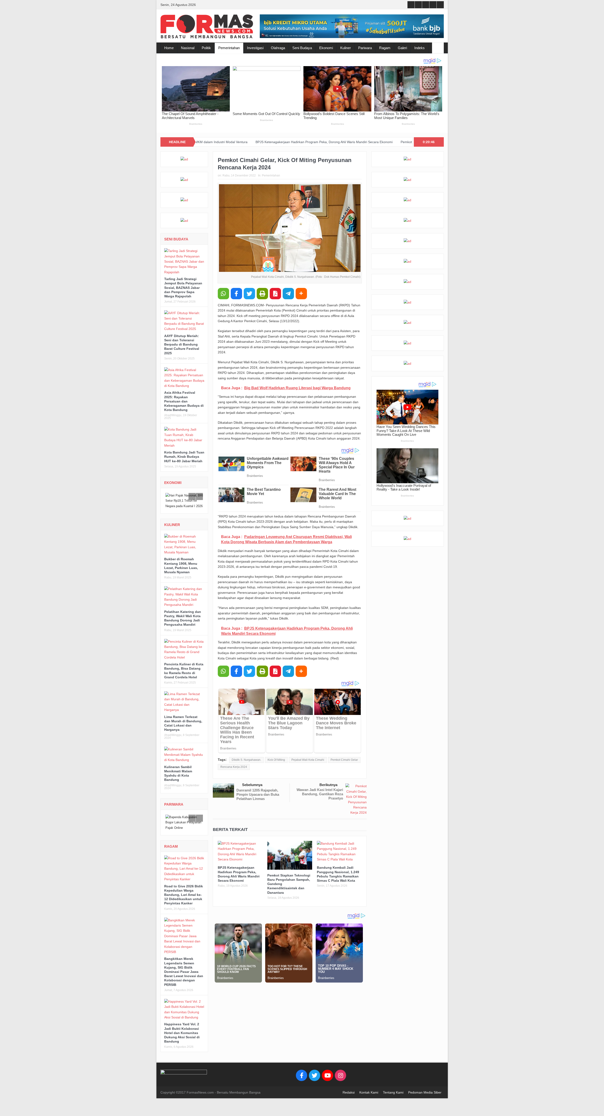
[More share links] (301, 293)
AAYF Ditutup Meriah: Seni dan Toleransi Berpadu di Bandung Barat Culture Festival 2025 (181, 344)
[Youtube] (327, 1079)
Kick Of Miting (276, 759)
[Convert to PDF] (275, 293)
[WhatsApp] (223, 293)
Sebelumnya (252, 785)
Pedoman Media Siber (424, 1096)
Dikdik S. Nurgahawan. (246, 759)
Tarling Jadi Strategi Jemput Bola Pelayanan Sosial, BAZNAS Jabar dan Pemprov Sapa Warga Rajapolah (183, 287)
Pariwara (365, 48)
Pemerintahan (229, 48)
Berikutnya (328, 785)
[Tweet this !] (249, 293)
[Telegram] (288, 293)
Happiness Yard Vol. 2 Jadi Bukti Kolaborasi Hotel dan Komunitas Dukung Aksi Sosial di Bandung (182, 1036)
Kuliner (345, 48)
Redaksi (349, 1096)
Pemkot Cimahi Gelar (344, 759)
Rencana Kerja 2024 (233, 767)
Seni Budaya (302, 48)
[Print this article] (262, 293)
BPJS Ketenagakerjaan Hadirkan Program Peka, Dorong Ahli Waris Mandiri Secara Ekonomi (265, 142)
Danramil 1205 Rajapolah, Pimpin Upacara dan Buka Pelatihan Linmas (257, 794)
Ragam (384, 48)
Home (169, 48)
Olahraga (278, 48)
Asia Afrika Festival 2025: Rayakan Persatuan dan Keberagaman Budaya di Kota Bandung (184, 401)
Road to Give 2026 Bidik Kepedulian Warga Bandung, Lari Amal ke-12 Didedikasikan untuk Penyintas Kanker (183, 898)
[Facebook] (301, 1079)
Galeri (402, 48)
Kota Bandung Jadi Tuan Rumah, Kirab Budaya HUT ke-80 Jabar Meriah (184, 456)
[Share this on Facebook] (236, 293)
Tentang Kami (393, 1096)
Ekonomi (326, 48)
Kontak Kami (368, 1096)
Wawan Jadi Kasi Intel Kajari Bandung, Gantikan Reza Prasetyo (320, 794)
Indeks (419, 48)
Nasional (187, 48)
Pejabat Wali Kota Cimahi (307, 759)
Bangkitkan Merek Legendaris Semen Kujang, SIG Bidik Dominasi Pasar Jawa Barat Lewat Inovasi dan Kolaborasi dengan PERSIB (183, 975)
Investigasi (255, 48)
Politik (206, 48)
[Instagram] (340, 1079)
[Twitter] (314, 1079)
